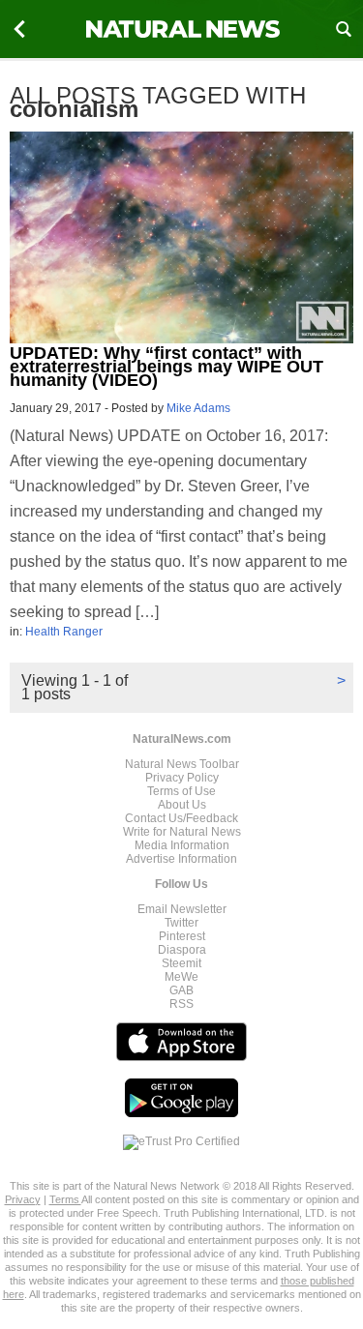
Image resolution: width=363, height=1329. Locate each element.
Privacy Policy (182, 777)
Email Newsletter (182, 909)
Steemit (181, 963)
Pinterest (182, 936)
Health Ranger (64, 631)
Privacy (23, 1199)
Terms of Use (181, 791)
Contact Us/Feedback (181, 818)
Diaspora (182, 950)
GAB (181, 990)
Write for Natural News (182, 832)
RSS (181, 1004)
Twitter (181, 923)
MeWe (181, 977)
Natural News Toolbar (182, 764)
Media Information (182, 845)
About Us (182, 805)
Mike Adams (198, 408)
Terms (65, 1199)
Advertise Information (181, 859)
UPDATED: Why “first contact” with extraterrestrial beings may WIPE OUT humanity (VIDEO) (166, 366)
